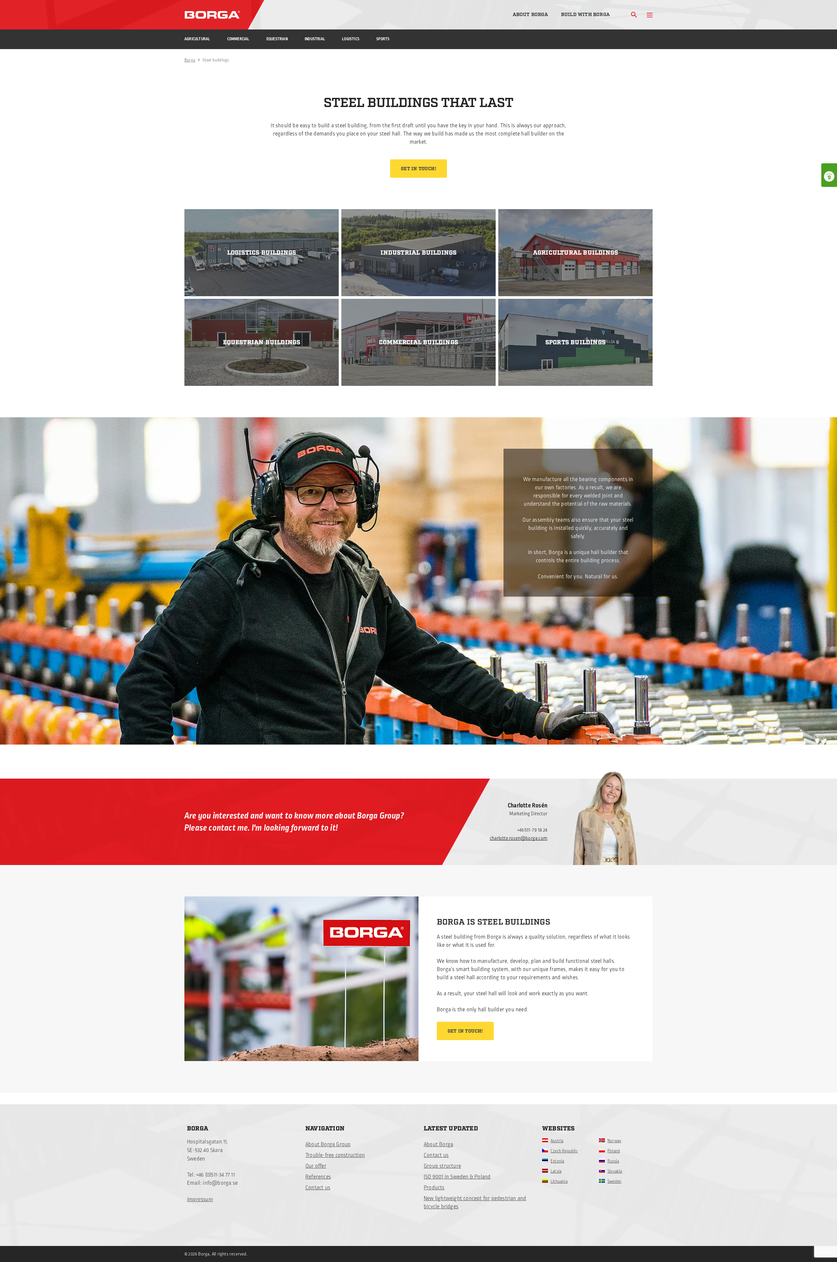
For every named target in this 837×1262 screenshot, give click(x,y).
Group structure (442, 1166)
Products (434, 1188)
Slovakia (614, 1171)
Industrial (315, 39)
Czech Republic (564, 1151)
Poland (613, 1151)
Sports (382, 39)
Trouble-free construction (335, 1155)
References (318, 1177)
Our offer (315, 1166)
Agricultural (197, 39)
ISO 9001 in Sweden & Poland (457, 1177)
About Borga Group (327, 1144)
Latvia (556, 1171)
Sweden (614, 1181)
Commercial (238, 39)
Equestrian (277, 39)
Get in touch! (418, 169)
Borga (189, 60)
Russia (613, 1161)
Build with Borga (585, 14)
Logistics (350, 39)
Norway (614, 1141)
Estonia (557, 1161)
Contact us (317, 1188)
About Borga (530, 14)
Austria (557, 1141)
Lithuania (559, 1181)
